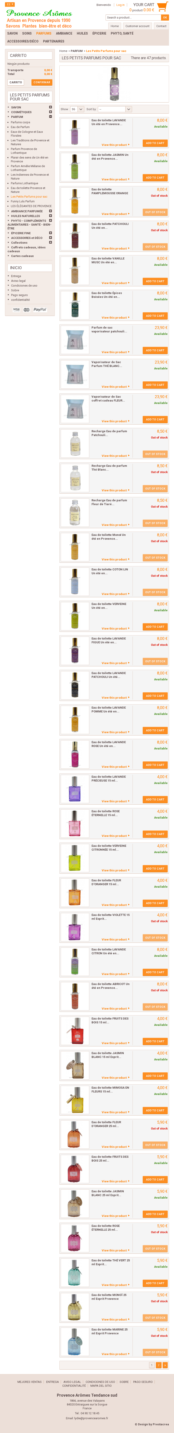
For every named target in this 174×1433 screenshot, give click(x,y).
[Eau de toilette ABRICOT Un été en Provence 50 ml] (75, 996)
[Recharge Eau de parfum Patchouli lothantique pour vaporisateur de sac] (75, 443)
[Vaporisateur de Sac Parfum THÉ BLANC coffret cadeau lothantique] (75, 374)
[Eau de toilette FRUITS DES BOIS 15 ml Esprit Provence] (75, 1031)
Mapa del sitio (101, 1385)
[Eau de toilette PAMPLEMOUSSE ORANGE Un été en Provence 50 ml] (75, 201)
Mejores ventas (29, 1382)
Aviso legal (18, 280)
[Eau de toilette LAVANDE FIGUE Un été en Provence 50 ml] (75, 651)
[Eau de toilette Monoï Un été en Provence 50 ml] (75, 547)
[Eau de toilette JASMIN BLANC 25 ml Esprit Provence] (75, 1203)
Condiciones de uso (24, 285)
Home (63, 51)
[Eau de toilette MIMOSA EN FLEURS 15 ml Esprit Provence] (75, 1100)
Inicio (16, 267)
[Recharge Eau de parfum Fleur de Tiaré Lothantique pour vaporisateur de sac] (75, 512)
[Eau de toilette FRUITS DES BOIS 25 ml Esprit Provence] (75, 1169)
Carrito (18, 55)
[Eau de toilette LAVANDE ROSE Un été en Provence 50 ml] (75, 754)
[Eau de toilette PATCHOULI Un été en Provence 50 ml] (75, 236)
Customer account (138, 26)
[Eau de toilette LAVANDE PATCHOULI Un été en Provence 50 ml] (75, 685)
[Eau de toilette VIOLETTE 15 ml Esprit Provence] (75, 927)
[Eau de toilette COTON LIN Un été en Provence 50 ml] (75, 581)
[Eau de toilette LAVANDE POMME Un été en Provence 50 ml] (75, 720)
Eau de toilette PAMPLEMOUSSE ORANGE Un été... (110, 193)
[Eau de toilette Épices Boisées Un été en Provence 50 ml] (75, 305)
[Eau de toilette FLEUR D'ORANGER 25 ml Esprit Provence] (75, 1134)
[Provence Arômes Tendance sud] (39, 18)
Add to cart (155, 143)
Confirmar (42, 82)
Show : (65, 109)
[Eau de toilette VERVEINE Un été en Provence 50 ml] (75, 616)
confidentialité (20, 299)
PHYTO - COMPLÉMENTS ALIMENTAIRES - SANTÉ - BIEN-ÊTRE (29, 224)
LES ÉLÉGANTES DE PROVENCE (31, 206)
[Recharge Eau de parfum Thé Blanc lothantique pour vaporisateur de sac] (75, 478)
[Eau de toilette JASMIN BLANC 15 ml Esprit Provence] (75, 1065)
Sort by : (92, 109)
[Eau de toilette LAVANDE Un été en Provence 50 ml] (75, 132)
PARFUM (17, 117)
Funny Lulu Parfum (23, 201)
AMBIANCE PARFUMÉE (27, 211)
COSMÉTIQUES (21, 112)
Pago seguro (19, 295)
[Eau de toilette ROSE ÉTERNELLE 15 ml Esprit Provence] (75, 823)
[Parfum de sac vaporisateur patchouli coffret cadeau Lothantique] (75, 340)
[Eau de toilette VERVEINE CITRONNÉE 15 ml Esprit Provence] (75, 858)
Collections (19, 242)
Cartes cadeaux (22, 256)
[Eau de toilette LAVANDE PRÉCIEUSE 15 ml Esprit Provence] (75, 789)
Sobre (15, 290)
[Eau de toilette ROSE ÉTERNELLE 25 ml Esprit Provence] (75, 1238)
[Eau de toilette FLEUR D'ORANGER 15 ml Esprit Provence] (75, 892)
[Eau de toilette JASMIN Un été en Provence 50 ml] (75, 167)
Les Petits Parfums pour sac (29, 196)
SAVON (16, 107)
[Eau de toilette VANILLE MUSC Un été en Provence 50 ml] (75, 271)
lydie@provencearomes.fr (91, 1418)
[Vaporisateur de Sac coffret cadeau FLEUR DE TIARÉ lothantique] (75, 409)
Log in (120, 5)
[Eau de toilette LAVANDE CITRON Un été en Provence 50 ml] (75, 962)
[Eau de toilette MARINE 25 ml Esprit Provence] (75, 1342)
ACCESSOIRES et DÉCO (26, 238)
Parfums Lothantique (24, 183)
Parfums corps (20, 122)
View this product (114, 145)
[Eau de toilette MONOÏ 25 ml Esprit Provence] (75, 1307)
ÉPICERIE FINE (21, 233)
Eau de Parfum (20, 127)
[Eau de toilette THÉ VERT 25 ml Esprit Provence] (75, 1272)
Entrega (16, 276)
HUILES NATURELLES (25, 216)
